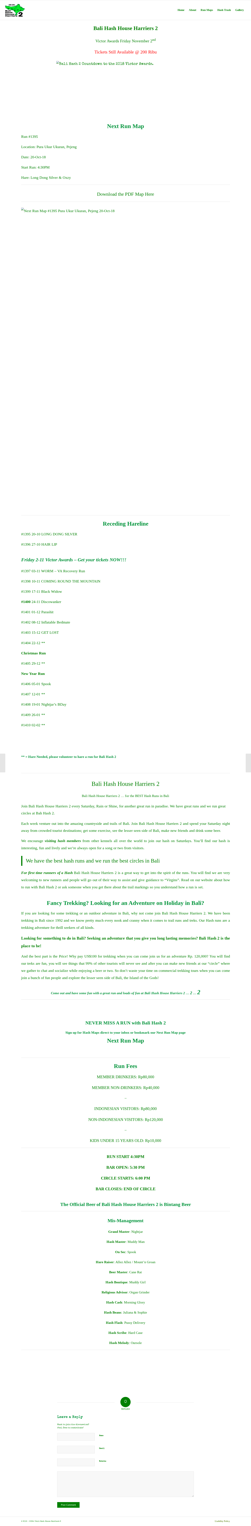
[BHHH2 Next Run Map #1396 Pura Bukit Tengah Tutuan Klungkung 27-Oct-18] (248, 763)
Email (101, 1448)
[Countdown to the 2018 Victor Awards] (2, 763)
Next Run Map (125, 1040)
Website (102, 1461)
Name (101, 1436)
